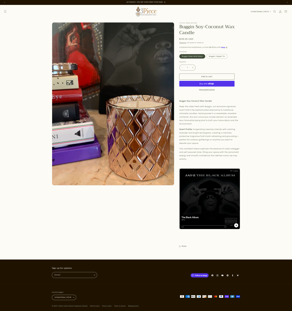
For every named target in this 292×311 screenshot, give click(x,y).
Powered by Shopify (81, 306)
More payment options (207, 89)
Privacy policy (107, 306)
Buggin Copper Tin (217, 56)
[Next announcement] (287, 2)
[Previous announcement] (4, 2)
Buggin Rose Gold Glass (192, 56)
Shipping (182, 42)
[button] (5, 11)
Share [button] (184, 246)
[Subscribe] (94, 275)
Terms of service (120, 306)
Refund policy (95, 306)
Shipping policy (133, 306)
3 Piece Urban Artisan (65, 306)
